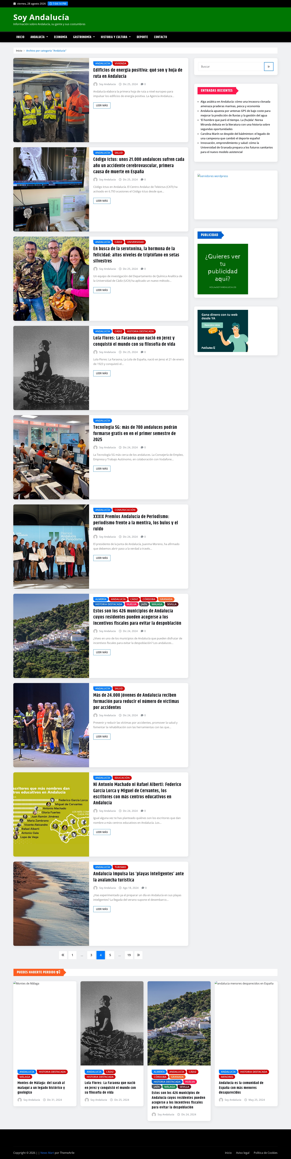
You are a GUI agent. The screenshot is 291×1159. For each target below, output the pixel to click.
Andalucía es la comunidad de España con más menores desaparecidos (241, 1087)
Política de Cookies (266, 1153)
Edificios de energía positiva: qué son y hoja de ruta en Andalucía (137, 73)
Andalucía (37, 37)
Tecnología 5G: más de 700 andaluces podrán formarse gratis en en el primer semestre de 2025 (135, 433)
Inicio (20, 37)
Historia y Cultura (114, 37)
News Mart (47, 1153)
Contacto (160, 37)
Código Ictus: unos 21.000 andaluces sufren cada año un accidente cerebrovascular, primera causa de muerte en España (138, 165)
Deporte (142, 37)
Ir (269, 66)
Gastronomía (82, 37)
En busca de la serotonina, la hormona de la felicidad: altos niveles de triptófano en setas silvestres (136, 255)
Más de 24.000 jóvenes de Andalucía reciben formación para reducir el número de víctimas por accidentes (136, 701)
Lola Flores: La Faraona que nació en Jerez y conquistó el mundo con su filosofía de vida (134, 341)
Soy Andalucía (41, 17)
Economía (60, 37)
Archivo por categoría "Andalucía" (46, 50)
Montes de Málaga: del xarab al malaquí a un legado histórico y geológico (41, 1087)
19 (129, 955)
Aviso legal (242, 1153)
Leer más (102, 105)
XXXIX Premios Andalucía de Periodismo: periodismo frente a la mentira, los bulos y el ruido (135, 523)
